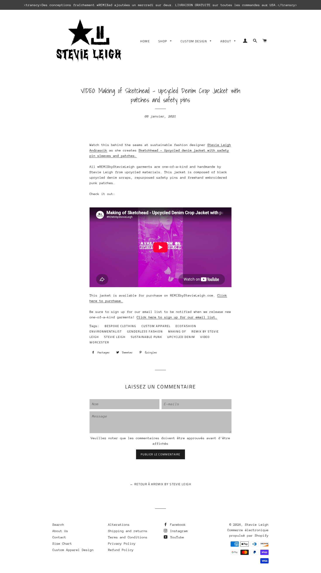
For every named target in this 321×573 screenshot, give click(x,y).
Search (58, 524)
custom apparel (156, 326)
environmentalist (106, 331)
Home (145, 41)
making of (177, 331)
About (226, 41)
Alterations (119, 524)
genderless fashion (145, 331)
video (205, 337)
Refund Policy (121, 550)
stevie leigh (115, 337)
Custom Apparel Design (73, 550)
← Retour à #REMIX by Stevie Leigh (160, 484)
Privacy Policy (122, 543)
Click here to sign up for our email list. (177, 317)
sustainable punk (146, 337)
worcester (99, 342)
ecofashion (186, 326)
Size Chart (62, 543)
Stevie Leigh (257, 524)
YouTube (176, 537)
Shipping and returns (127, 531)
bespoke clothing (120, 326)
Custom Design (194, 41)
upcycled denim (181, 337)
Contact (59, 537)
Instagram (178, 531)
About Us (60, 531)
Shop (163, 41)
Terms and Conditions (127, 537)
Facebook (177, 524)
